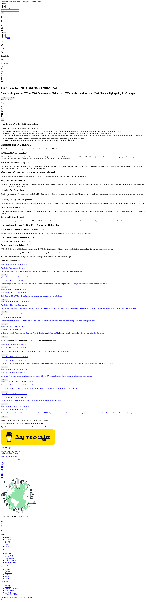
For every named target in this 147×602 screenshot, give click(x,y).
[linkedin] (1, 23)
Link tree (7, 574)
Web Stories (37, 2)
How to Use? (5, 97)
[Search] (2, 13)
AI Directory (23, 2)
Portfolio (7, 2)
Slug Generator (9, 559)
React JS (7, 543)
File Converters (9, 557)
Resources (8, 541)
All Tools (8, 553)
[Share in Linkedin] (2, 114)
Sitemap (7, 576)
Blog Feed (8, 578)
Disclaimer (8, 592)
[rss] (1, 26)
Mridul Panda (14, 597)
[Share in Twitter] (2, 107)
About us (8, 585)
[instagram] (1, 21)
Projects (16, 2)
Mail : (9, 456)
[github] (1, 15)
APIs (32, 2)
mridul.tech (29, 597)
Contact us (8, 587)
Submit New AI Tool (11, 594)
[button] (73, 28)
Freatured (8, 539)
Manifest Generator (11, 560)
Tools (28, 2)
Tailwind (7, 546)
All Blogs (8, 537)
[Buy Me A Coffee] (28, 444)
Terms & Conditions (11, 588)
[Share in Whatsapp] (2, 111)
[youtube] (2, 17)
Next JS (7, 545)
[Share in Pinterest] (2, 116)
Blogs (12, 2)
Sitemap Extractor (10, 562)
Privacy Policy (9, 590)
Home (3, 2)
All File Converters (7, 99)
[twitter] (1, 19)
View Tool (4, 275)
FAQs (12, 97)
